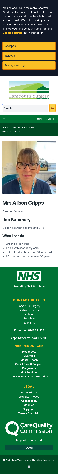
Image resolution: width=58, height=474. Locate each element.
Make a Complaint (29, 413)
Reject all (10, 55)
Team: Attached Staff (22, 127)
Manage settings (15, 65)
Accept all (11, 46)
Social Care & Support (29, 364)
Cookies (29, 404)
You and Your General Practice (29, 376)
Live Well (29, 355)
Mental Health (29, 359)
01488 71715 (36, 330)
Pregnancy (29, 368)
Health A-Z (29, 351)
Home (5, 127)
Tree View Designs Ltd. (24, 460)
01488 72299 (39, 338)
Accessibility (29, 400)
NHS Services (29, 372)
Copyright (29, 409)
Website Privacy (29, 396)
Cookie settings (12, 32)
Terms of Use (29, 392)
